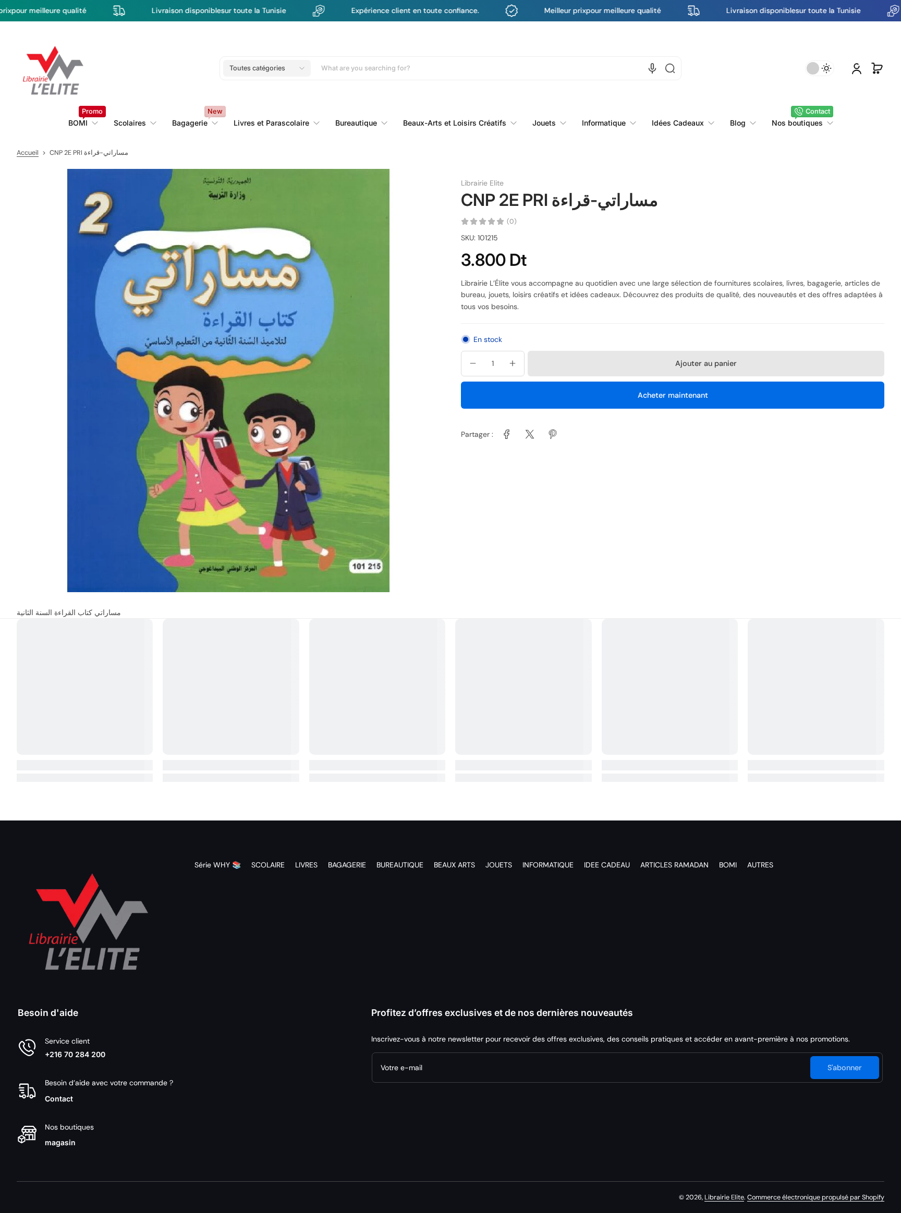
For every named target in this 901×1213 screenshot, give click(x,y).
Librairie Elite (724, 1197)
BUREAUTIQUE (399, 864)
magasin (60, 1142)
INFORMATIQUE (548, 864)
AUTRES (760, 864)
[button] (267, 68)
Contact (59, 1098)
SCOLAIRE (268, 864)
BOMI (728, 864)
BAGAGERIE (347, 864)
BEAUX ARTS (454, 864)
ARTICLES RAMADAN (674, 864)
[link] (276, 123)
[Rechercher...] (670, 68)
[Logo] (53, 68)
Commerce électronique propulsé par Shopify (815, 1197)
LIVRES (306, 864)
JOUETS (498, 864)
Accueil (28, 153)
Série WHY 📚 (217, 864)
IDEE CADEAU (607, 864)
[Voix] (652, 68)
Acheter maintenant (673, 394)
